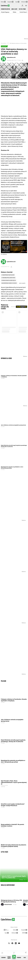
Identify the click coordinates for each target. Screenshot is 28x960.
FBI (7, 158)
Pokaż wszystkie (22, 283)
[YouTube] (19, 943)
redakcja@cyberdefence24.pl (15, 300)
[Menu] (26, 5)
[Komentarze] (14, 952)
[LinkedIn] (15, 943)
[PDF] (11, 266)
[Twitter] (9, 943)
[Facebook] (12, 943)
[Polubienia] (2, 952)
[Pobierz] (22, 60)
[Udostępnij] (25, 952)
